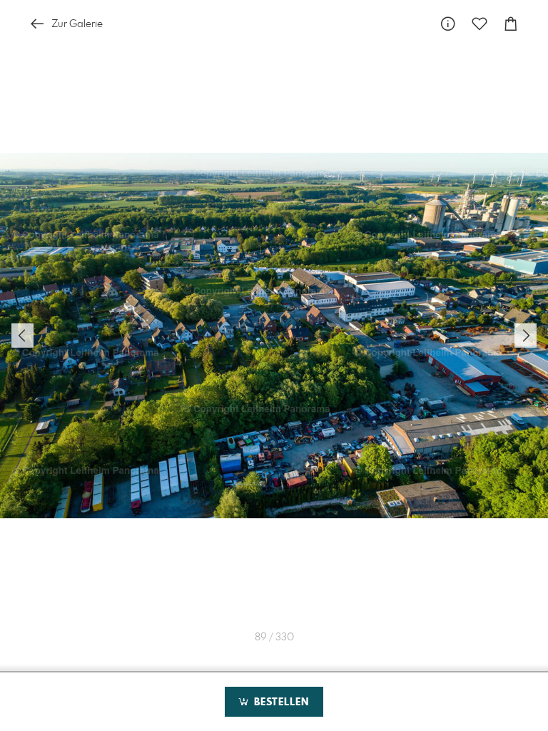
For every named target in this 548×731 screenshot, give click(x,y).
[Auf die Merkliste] (479, 24)
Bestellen (279, 702)
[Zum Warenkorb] (510, 24)
